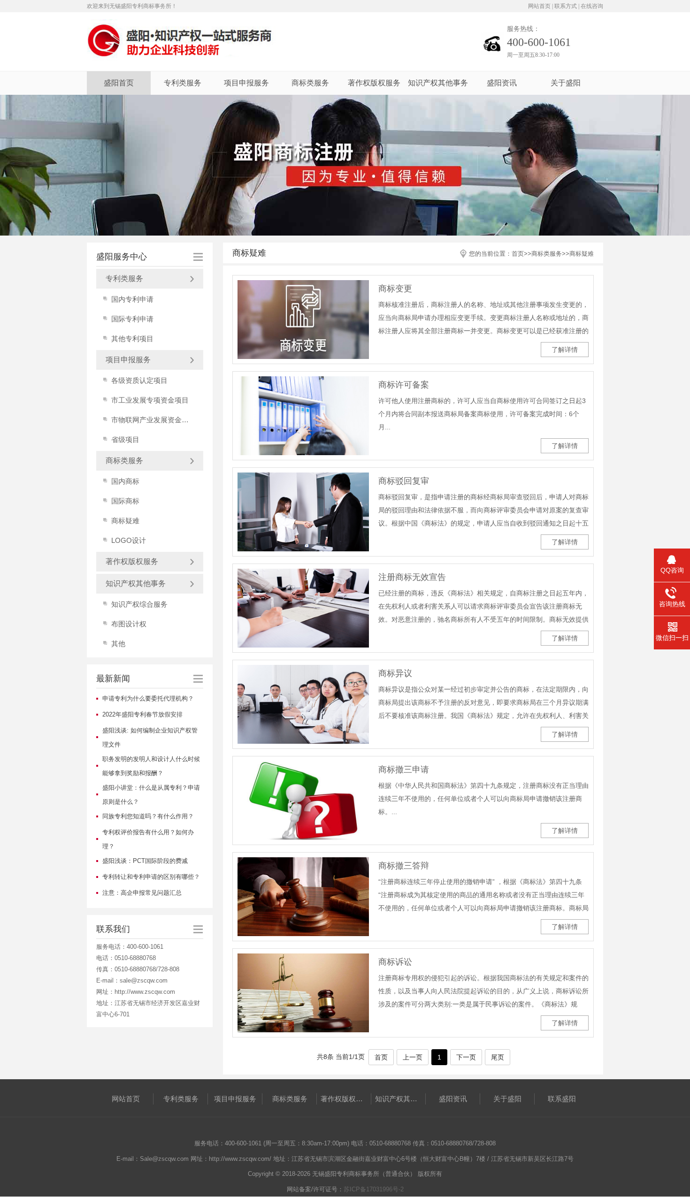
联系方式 (565, 6)
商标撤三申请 (403, 769)
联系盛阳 (562, 1099)
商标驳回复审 (403, 481)
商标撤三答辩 (403, 865)
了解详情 (565, 349)
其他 (118, 644)
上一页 (412, 1057)
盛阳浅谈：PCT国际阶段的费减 (145, 860)
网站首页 (539, 6)
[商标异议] (303, 704)
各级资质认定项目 (139, 380)
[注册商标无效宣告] (303, 608)
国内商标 (125, 481)
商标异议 (395, 673)
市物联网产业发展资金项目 (153, 420)
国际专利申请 (132, 319)
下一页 (466, 1057)
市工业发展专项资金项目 (150, 400)
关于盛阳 (566, 83)
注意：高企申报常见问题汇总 (142, 892)
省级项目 (125, 439)
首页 (518, 253)
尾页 (497, 1057)
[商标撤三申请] (303, 800)
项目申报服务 (246, 83)
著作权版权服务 (374, 83)
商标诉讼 (395, 962)
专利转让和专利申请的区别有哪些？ (151, 876)
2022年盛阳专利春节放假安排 (142, 714)
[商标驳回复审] (303, 512)
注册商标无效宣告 (412, 577)
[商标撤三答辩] (303, 896)
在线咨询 (592, 6)
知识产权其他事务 (438, 83)
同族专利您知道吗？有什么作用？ (148, 816)
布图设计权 (128, 624)
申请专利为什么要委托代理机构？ (148, 698)
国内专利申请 (132, 299)
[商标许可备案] (303, 415)
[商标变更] (303, 319)
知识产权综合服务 (139, 604)
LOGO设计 (128, 540)
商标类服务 (310, 83)
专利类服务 (182, 83)
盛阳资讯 (502, 83)
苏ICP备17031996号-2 (374, 1189)
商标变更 (395, 288)
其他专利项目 (132, 339)
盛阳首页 (119, 83)
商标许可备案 (403, 384)
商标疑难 (125, 521)
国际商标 (125, 501)
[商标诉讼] (303, 992)
